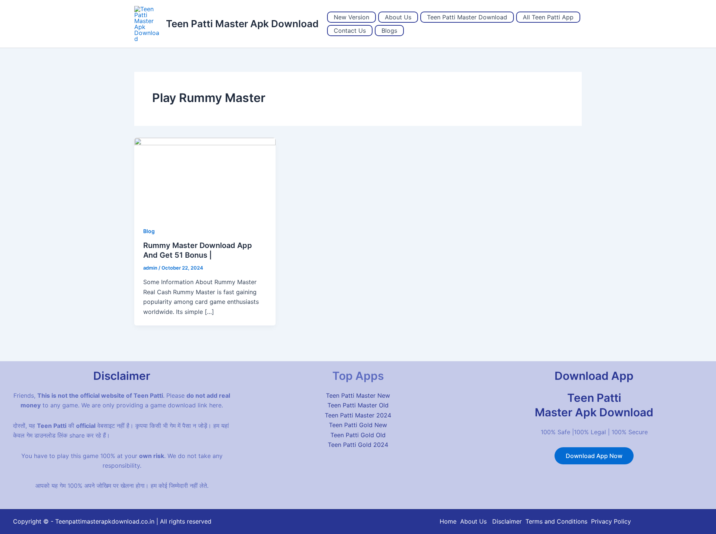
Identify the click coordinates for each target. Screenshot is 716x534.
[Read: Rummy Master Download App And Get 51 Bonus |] (205, 177)
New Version (351, 17)
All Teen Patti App (548, 17)
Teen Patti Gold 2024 (358, 444)
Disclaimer (507, 521)
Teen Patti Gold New (358, 425)
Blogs (389, 30)
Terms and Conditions (556, 521)
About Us (398, 17)
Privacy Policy (611, 521)
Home (448, 521)
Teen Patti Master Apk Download (242, 23)
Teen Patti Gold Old (358, 435)
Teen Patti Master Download (467, 17)
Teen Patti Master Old (358, 405)
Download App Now (594, 456)
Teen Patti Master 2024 (358, 415)
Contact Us (350, 30)
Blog (149, 231)
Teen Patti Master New (358, 395)
